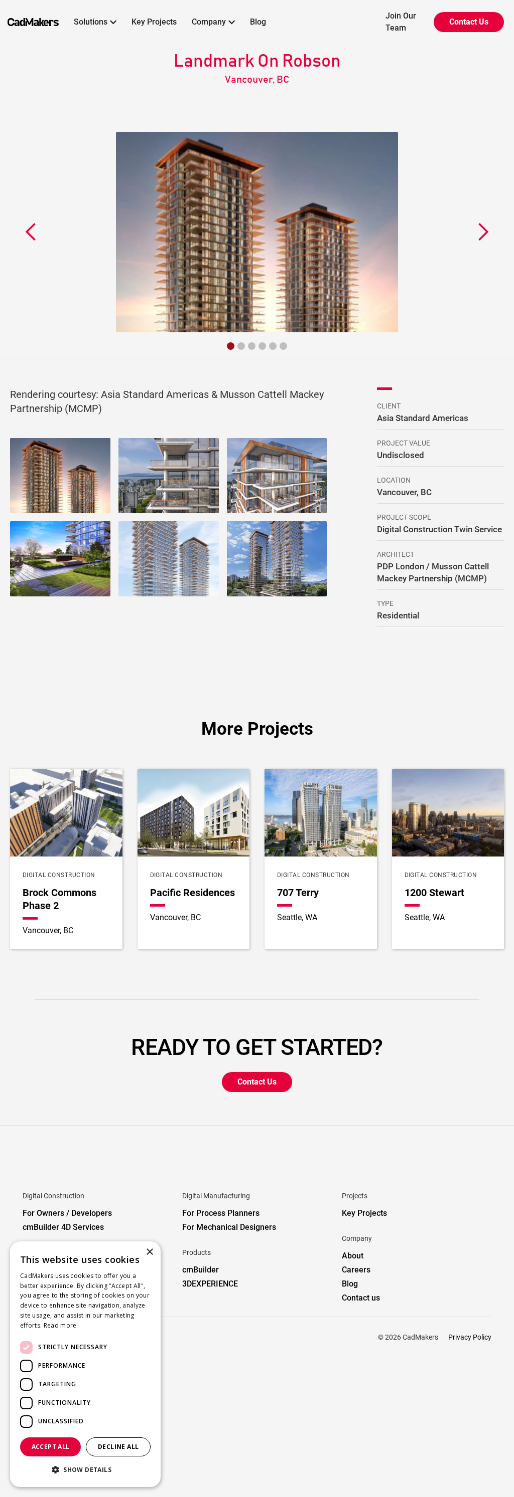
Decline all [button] (118, 1446)
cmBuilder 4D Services (63, 1227)
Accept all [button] (51, 1446)
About (352, 1255)
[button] (95, 22)
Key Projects (154, 22)
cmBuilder (200, 1269)
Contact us (361, 1298)
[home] (29, 22)
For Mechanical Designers (229, 1227)
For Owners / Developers (67, 1213)
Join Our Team (401, 22)
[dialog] (85, 1364)
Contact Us (468, 22)
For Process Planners (221, 1213)
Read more (60, 1325)
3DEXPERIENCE (210, 1284)
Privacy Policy (469, 1337)
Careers (356, 1269)
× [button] (149, 1252)
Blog (258, 22)
